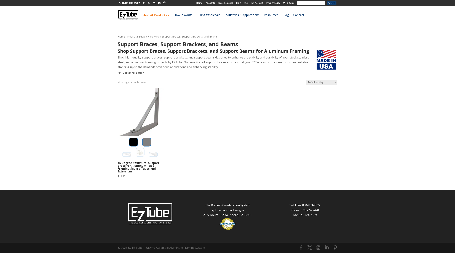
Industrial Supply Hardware (143, 36)
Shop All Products (155, 15)
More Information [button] (133, 72)
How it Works (183, 15)
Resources (271, 15)
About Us (210, 2)
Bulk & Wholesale (208, 15)
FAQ (246, 2)
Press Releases (225, 2)
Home (199, 2)
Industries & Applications (242, 15)
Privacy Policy (273, 2)
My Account (257, 2)
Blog (238, 2)
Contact (298, 15)
